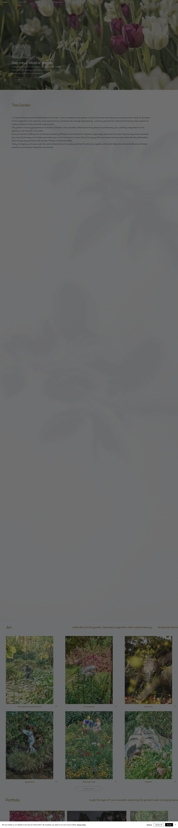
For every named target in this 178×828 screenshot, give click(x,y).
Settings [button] (149, 825)
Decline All (158, 825)
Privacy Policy (81, 825)
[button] (156, 10)
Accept (169, 825)
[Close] (175, 824)
